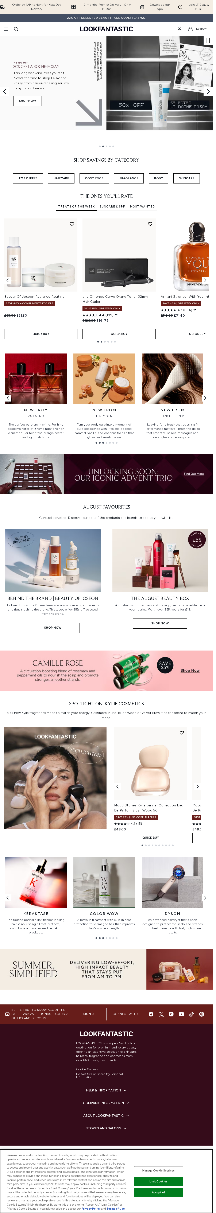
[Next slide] (208, 91)
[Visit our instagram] (171, 1014)
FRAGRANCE (129, 178)
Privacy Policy (90, 1208)
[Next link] (205, 398)
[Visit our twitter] (161, 1014)
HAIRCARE (61, 178)
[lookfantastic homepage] (106, 29)
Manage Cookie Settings (158, 1170)
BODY (158, 178)
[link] (179, 29)
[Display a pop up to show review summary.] (116, 314)
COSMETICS (94, 178)
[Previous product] (117, 786)
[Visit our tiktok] (191, 1014)
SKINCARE (186, 178)
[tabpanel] (106, 280)
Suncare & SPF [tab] (112, 206)
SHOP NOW (27, 110)
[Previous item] (7, 280)
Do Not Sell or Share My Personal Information (99, 1075)
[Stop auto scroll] (208, 40)
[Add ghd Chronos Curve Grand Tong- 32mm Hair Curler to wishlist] (150, 224)
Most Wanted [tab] (142, 206)
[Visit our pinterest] (202, 1014)
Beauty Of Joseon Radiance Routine (34, 297)
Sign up (89, 1014)
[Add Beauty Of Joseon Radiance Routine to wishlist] (72, 224)
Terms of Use (116, 1208)
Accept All (158, 1192)
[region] (106, 1181)
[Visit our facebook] (151, 1014)
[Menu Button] (5, 29)
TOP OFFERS (28, 178)
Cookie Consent (87, 1069)
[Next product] (197, 786)
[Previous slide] (4, 91)
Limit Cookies (158, 1181)
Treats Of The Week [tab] (76, 206)
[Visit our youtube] (181, 1014)
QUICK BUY (40, 334)
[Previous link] (7, 398)
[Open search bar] (16, 29)
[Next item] (205, 280)
